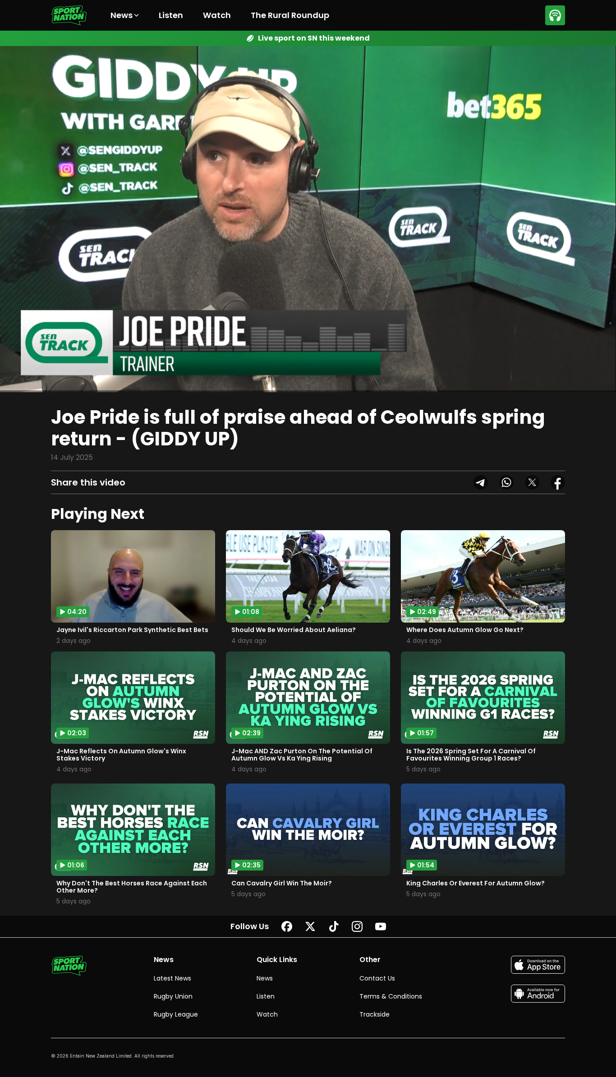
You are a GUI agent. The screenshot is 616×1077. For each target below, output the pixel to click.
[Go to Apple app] (538, 965)
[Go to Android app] (538, 994)
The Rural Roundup (290, 15)
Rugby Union (173, 996)
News (265, 978)
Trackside (374, 1014)
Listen (171, 15)
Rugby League (176, 1014)
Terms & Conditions (390, 996)
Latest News (172, 978)
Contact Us (377, 978)
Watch (217, 15)
